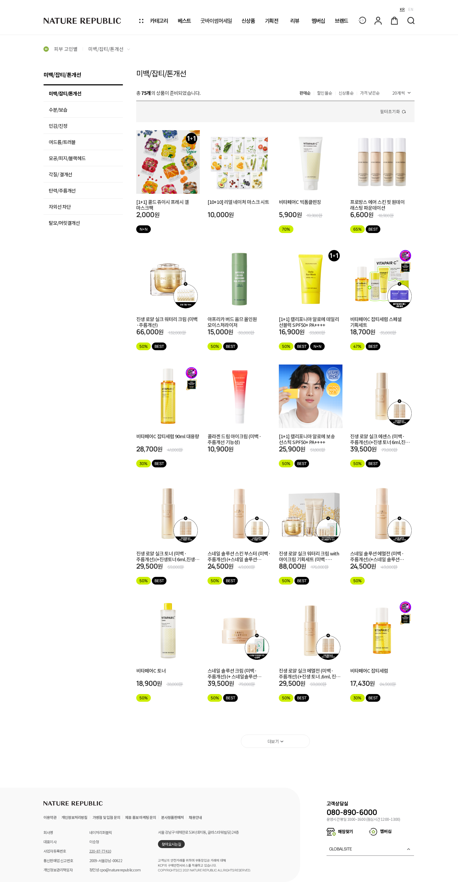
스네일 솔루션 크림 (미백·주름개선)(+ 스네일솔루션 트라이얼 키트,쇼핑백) (232, 673)
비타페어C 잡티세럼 (369, 671)
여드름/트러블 (62, 141)
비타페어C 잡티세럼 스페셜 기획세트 (376, 321)
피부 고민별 (66, 48)
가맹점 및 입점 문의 (106, 817)
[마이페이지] (378, 21)
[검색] (411, 20)
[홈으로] (46, 48)
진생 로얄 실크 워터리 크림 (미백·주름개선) (166, 321)
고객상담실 (337, 803)
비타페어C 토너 (151, 671)
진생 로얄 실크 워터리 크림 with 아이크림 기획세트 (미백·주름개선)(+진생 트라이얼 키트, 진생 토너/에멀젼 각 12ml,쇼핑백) (309, 556)
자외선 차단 (60, 206)
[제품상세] (168, 151)
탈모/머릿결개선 (64, 222)
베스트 (184, 21)
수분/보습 (58, 109)
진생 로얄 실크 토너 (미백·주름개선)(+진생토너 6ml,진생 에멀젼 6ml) (165, 556)
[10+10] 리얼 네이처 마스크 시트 (238, 202)
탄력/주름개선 (62, 190)
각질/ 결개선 (60, 174)
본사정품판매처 (172, 817)
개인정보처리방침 (74, 817)
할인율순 (324, 93)
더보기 (273, 741)
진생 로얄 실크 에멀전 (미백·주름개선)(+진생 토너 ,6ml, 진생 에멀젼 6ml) (309, 673)
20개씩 (398, 93)
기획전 (271, 21)
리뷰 (294, 21)
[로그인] (362, 21)
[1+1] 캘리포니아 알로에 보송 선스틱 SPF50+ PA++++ (307, 439)
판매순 (305, 93)
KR (402, 9)
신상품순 (346, 93)
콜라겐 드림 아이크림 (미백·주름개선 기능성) (234, 439)
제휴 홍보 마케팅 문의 (140, 817)
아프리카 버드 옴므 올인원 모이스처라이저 (232, 321)
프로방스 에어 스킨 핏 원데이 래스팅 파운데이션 (377, 204)
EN (410, 9)
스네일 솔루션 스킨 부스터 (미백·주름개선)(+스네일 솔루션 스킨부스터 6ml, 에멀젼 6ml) (239, 556)
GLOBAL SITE (340, 849)
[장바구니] (395, 21)
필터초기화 (390, 111)
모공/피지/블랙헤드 (67, 158)
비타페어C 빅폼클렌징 (300, 202)
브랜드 (341, 21)
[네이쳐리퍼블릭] (82, 20)
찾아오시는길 (171, 844)
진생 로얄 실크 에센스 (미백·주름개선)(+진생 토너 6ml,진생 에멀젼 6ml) (379, 439)
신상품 (248, 21)
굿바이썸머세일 (216, 21)
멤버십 (318, 21)
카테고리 (159, 21)
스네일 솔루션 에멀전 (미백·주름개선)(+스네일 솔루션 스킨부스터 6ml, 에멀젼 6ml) (378, 556)
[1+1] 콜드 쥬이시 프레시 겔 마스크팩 (162, 204)
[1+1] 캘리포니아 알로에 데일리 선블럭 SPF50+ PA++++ (309, 321)
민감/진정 (58, 125)
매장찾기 (345, 831)
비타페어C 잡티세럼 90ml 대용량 (167, 436)
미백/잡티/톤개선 (106, 48)
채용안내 (195, 817)
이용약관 (49, 817)
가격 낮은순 (370, 93)
